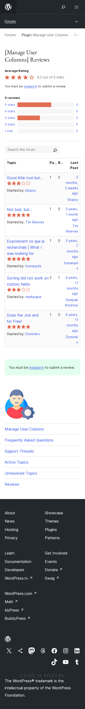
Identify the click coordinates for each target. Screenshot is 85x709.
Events (51, 561)
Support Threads (19, 451)
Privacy (11, 537)
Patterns (52, 537)
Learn (9, 553)
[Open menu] (77, 7)
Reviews (12, 484)
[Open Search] (63, 7)
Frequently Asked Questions (29, 440)
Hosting (11, 529)
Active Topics (16, 462)
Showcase (54, 513)
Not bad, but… (19, 209)
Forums (10, 21)
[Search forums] (55, 149)
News (10, 521)
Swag (52, 578)
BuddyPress (17, 618)
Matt (11, 601)
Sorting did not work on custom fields (28, 281)
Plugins (51, 529)
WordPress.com (21, 593)
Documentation (18, 561)
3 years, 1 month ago (72, 214)
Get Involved (56, 553)
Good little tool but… (25, 177)
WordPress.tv (19, 578)
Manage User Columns (50, 35)
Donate (54, 569)
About (10, 513)
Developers (14, 569)
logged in (30, 86)
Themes (52, 521)
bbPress (14, 610)
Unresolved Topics (21, 473)
